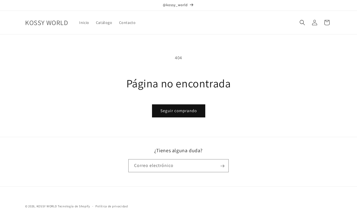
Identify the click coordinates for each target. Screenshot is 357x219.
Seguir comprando (178, 110)
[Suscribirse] (222, 166)
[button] (302, 22)
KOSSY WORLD (47, 206)
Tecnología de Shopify (74, 206)
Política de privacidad (111, 206)
